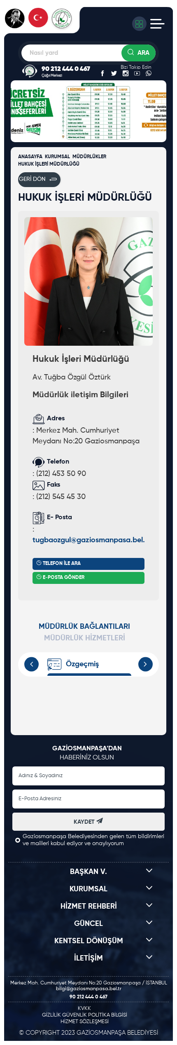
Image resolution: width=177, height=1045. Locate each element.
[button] (19, 111)
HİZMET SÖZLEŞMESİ (85, 1021)
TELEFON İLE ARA (61, 563)
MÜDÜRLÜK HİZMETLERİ (84, 638)
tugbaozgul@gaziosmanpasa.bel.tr (91, 540)
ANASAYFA (30, 157)
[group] (95, 44)
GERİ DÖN (32, 180)
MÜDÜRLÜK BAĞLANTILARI (84, 626)
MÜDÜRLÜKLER (89, 157)
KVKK (84, 1008)
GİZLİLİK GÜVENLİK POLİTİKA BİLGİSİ (84, 1015)
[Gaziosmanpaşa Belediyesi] (45, 24)
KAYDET (85, 822)
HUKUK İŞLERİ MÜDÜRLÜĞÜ (48, 164)
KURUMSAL (57, 157)
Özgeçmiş (82, 664)
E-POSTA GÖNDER (63, 577)
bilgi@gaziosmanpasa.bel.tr (88, 988)
